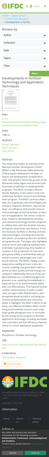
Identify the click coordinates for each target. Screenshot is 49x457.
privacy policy (37, 443)
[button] (31, 6)
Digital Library (18, 15)
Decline (12, 453)
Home (5, 15)
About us (19, 420)
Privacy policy (36, 420)
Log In (37, 6)
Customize (6, 447)
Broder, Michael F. (11, 144)
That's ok (35, 453)
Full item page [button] (13, 363)
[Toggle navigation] (45, 6)
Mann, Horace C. (10, 147)
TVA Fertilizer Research (17, 18)
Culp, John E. (8, 151)
